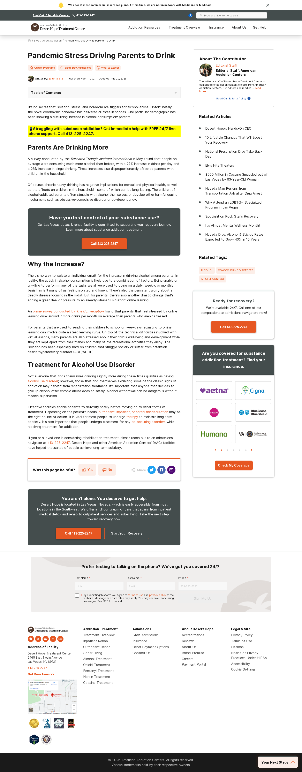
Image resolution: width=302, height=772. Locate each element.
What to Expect (110, 67)
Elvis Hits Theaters (219, 165)
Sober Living (92, 653)
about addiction (52, 40)
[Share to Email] (171, 470)
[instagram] (53, 639)
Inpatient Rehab (95, 641)
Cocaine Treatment (98, 683)
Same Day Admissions (78, 67)
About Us (239, 27)
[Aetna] (214, 390)
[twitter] (38, 639)
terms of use (135, 595)
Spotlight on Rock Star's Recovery (231, 216)
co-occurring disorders (148, 422)
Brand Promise (193, 653)
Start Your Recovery (127, 533)
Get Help (259, 27)
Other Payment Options (151, 647)
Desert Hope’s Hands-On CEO (228, 128)
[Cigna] (253, 390)
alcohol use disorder (43, 381)
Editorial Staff (56, 78)
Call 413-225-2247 (104, 243)
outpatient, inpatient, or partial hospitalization (133, 412)
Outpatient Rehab (97, 647)
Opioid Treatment (96, 665)
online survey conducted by (68, 311)
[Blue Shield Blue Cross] (253, 412)
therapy (132, 417)
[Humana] (214, 434)
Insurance (216, 27)
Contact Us (141, 653)
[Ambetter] (214, 412)
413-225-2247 (85, 15)
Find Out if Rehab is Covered (51, 15)
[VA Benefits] (253, 434)
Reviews (188, 641)
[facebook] (31, 639)
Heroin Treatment (96, 677)
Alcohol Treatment (97, 659)
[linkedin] (46, 639)
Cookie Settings (243, 669)
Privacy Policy (242, 635)
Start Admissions (146, 635)
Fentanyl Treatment (98, 671)
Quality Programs (44, 67)
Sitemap (237, 647)
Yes (90, 469)
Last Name (133, 578)
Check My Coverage (233, 465)
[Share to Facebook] (161, 470)
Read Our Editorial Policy (231, 98)
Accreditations (193, 635)
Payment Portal (194, 664)
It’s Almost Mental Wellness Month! (232, 225)
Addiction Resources (144, 27)
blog (36, 40)
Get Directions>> (41, 674)
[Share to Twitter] (152, 470)
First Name (81, 578)
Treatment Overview (184, 27)
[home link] (29, 40)
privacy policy (157, 595)
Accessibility (240, 664)
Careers (187, 659)
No (110, 469)
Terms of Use (241, 641)
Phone (182, 578)
